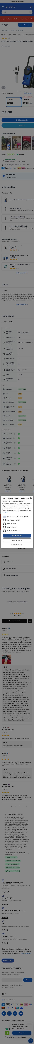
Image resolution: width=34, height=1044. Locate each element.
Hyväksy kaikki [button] (17, 535)
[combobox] (31, 498)
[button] (17, 545)
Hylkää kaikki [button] (17, 540)
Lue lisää (4, 512)
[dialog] (17, 522)
